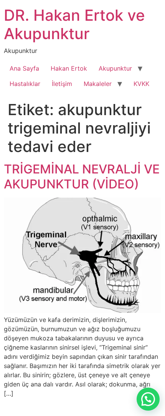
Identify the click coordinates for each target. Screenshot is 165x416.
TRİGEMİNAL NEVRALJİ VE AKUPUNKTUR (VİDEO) (82, 176)
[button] (148, 399)
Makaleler (98, 83)
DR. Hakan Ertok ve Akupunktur (74, 24)
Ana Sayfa (24, 68)
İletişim (62, 83)
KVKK (141, 83)
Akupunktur (115, 68)
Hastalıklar (25, 83)
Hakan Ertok (69, 68)
